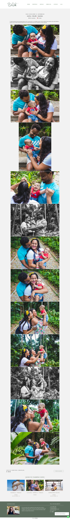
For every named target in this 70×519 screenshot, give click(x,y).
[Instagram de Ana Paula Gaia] (51, 511)
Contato (52, 514)
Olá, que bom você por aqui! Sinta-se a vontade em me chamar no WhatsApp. (60, 513)
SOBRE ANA (48, 4)
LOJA (61, 4)
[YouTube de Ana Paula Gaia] (52, 511)
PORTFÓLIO (34, 4)
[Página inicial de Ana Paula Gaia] (12, 4)
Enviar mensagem (53, 507)
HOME (28, 4)
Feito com (35, 518)
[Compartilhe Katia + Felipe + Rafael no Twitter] (8, 471)
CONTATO (56, 4)
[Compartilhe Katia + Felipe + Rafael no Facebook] (6, 471)
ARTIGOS (42, 4)
